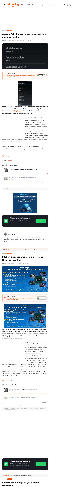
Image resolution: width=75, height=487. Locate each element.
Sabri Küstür (7, 40)
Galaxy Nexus (17, 111)
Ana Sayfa (4, 30)
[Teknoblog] (13, 5)
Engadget (10, 160)
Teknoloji (10, 30)
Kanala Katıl (40, 221)
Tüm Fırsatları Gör (24, 186)
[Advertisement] (25, 422)
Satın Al (11, 171)
